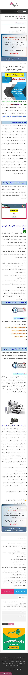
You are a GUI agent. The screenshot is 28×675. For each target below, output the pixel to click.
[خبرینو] (14, 8)
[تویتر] (14, 669)
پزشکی (22, 503)
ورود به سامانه (14, 211)
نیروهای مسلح (17, 503)
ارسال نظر (11, 624)
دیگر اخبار (20, 16)
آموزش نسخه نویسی (19, 374)
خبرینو (13, 658)
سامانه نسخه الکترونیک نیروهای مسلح (17, 27)
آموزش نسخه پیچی (19, 318)
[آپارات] (7, 669)
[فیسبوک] (20, 669)
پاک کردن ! (5, 624)
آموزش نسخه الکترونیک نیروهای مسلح (17, 31)
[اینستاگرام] (11, 669)
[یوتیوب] (17, 669)
